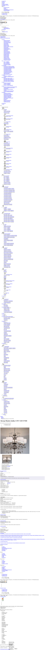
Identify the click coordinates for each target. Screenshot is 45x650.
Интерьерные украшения (7, 335)
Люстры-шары (6, 43)
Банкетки (5, 271)
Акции (3, 560)
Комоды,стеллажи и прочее (10, 280)
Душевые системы (6, 401)
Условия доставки (3, 514)
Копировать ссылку (7, 424)
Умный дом (4, 343)
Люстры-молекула (6, 48)
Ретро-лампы (6, 98)
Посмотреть (4, 29)
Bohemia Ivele (4, 555)
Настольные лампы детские (8, 78)
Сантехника (4, 399)
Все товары (4, 550)
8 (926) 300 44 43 (2, 19)
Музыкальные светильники (8, 74)
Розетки (5, 352)
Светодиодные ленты (7, 101)
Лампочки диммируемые (7, 96)
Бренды (3, 1)
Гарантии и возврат (5, 4)
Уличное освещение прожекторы (9, 90)
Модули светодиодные (7, 100)
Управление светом (7, 58)
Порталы (5, 388)
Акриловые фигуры (7, 327)
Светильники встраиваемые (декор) (9, 67)
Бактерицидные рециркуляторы (9, 398)
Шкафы (5, 277)
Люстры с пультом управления (8, 46)
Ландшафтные (6, 88)
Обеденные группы (9, 274)
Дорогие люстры (8, 163)
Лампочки (3, 92)
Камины (5, 382)
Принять (16, 648)
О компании (4, 566)
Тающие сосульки (6, 341)
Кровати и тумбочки (9, 283)
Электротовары (6, 346)
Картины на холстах (7, 368)
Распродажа (4, 103)
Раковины (5, 409)
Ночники (5, 379)
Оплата (3, 3)
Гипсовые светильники (7, 72)
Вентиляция (4, 303)
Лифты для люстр (6, 57)
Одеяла (5, 294)
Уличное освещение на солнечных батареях (10, 86)
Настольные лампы (7, 213)
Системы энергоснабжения (8, 311)
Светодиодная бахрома (7, 330)
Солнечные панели (7, 310)
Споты (5, 224)
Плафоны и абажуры (7, 172)
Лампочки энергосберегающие (8, 258)
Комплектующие (6, 349)
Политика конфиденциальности (8, 9)
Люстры (3, 39)
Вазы (4, 376)
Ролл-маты (5, 410)
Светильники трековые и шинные (9, 66)
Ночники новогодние (7, 322)
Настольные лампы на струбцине (9, 81)
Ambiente (3, 553)
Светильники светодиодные (8, 71)
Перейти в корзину (5, 31)
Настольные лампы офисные (8, 79)
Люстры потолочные (7, 40)
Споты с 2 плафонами (7, 84)
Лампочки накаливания (7, 95)
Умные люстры (6, 44)
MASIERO (8, 466)
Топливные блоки (6, 390)
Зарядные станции (6, 308)
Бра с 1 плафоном (6, 61)
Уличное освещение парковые (8, 89)
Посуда (5, 374)
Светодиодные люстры (9, 115)
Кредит (5, 8)
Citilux (3, 556)
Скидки (3, 546)
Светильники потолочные (8, 197)
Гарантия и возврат (5, 563)
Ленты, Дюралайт (6, 338)
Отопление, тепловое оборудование (7, 316)
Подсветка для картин (7, 64)
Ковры (5, 366)
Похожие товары (4, 527)
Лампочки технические (7, 257)
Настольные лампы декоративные (9, 216)
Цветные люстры (6, 45)
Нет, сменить (4, 18)
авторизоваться (6, 27)
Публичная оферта (6, 10)
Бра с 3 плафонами (6, 63)
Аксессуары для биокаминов (8, 387)
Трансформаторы (6, 357)
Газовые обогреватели (7, 302)
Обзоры (3, 568)
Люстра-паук (6, 50)
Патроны (5, 99)
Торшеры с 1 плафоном (7, 75)
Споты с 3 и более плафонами (8, 85)
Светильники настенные (7, 69)
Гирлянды (5, 332)
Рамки (5, 355)
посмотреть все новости (4, 544)
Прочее (3, 313)
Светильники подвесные (7, 70)
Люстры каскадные (7, 51)
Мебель (5, 269)
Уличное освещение (7, 233)
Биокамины (5, 385)
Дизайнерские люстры (7, 137)
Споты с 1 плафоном (7, 83)
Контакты (3, 5)
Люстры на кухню (6, 112)
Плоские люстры (8, 126)
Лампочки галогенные (7, 93)
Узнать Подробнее (3, 479)
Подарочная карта (6, 7)
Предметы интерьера (7, 365)
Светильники (4, 65)
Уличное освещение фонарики (8, 91)
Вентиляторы (6, 305)
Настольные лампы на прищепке (9, 80)
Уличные (5, 241)
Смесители (5, 412)
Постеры (5, 377)
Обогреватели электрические (8, 300)
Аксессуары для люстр (7, 59)
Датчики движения (7, 360)
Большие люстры (6, 54)
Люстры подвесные (7, 52)
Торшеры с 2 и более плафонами (9, 76)
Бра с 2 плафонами (6, 62)
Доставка (3, 2)
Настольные (4, 77)
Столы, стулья (8, 289)
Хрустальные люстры (7, 42)
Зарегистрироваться (7, 28)
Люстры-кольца (6, 49)
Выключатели (6, 354)
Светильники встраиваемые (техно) (9, 191)
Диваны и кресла (8, 286)
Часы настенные (6, 371)
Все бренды (4, 557)
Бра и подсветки (6, 175)
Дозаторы (5, 404)
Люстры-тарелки (8, 160)
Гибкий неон (6, 333)
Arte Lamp (3, 554)
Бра (2, 60)
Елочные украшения (7, 324)
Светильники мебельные (7, 68)
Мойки (5, 407)
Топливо (5, 393)
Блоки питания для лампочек (8, 94)
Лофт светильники (6, 73)
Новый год (3, 321)
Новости (3, 567)
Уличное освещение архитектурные (9, 87)
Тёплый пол (6, 319)
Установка (3, 561)
